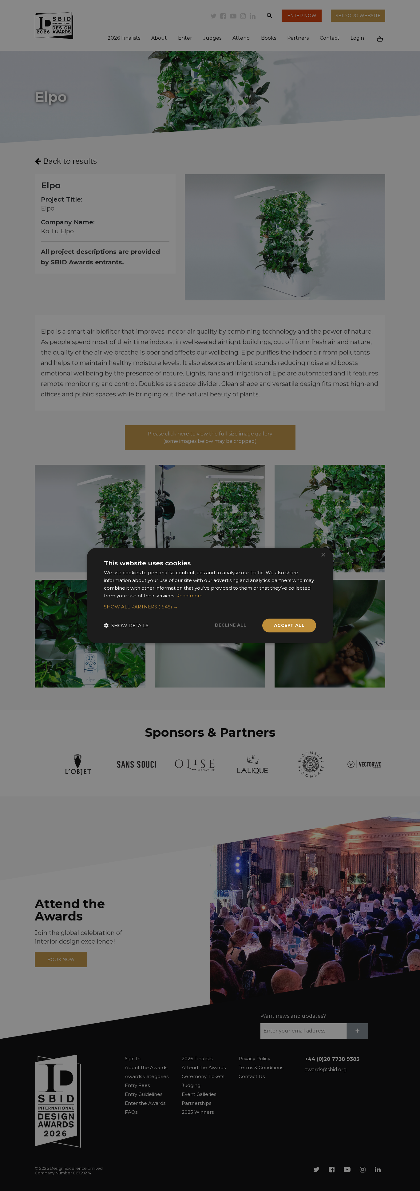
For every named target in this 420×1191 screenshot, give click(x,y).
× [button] (323, 555)
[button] (210, 607)
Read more (189, 596)
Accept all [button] (289, 625)
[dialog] (210, 595)
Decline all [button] (230, 625)
